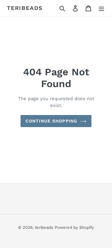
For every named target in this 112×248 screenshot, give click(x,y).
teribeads (25, 8)
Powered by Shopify (74, 227)
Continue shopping (51, 120)
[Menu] (101, 8)
